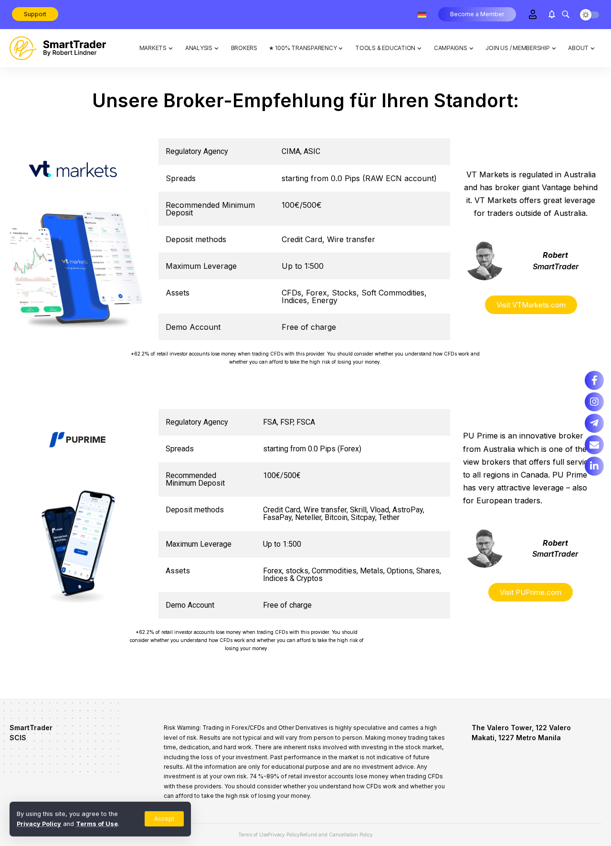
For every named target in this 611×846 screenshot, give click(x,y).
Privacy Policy (39, 823)
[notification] (552, 14)
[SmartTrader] (58, 48)
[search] (565, 14)
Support (35, 14)
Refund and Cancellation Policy (336, 834)
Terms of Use (97, 823)
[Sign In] (532, 14)
